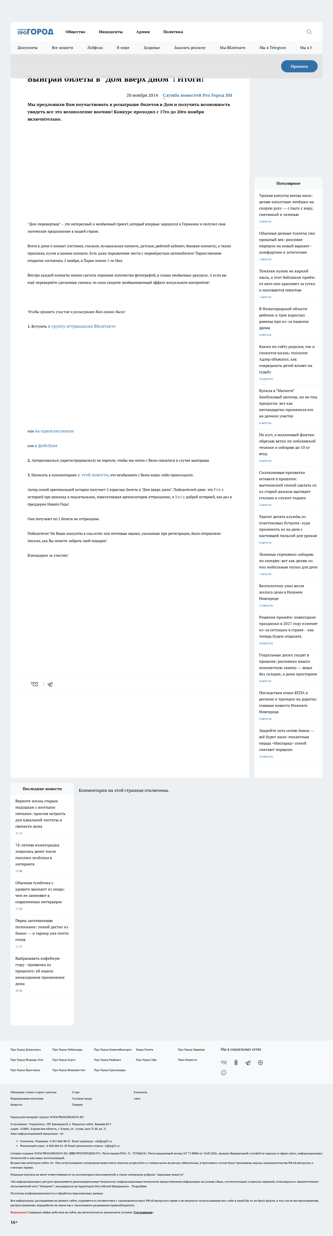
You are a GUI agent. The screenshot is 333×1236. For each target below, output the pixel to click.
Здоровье (152, 47)
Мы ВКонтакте (232, 47)
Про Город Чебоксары (67, 1049)
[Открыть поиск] (309, 32)
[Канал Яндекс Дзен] (260, 1062)
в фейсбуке (46, 445)
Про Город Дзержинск (25, 1049)
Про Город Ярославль (25, 1070)
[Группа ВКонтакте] (224, 1062)
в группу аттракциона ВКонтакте (82, 326)
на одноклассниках (54, 431)
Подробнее (139, 1186)
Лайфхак (95, 47)
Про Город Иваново (191, 1049)
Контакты (140, 1092)
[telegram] (52, 684)
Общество (75, 31)
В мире (123, 47)
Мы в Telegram (273, 47)
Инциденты (111, 31)
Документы (28, 47)
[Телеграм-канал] (248, 1062)
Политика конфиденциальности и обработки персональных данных (56, 1193)
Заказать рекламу (190, 47)
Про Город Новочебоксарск (113, 1049)
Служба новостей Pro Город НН (197, 95)
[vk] (35, 684)
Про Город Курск (63, 1060)
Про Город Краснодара (110, 1070)
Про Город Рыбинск (107, 1060)
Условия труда (82, 1098)
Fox (217, 489)
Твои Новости (187, 1060)
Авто (137, 1098)
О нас (76, 1092)
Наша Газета (144, 1049)
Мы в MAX (309, 47)
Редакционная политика (26, 1098)
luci (178, 496)
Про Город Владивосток (68, 1070)
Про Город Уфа (146, 1060)
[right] (317, 47)
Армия (143, 31)
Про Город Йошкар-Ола (26, 1060)
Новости (16, 1104)
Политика (173, 31)
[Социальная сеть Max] (224, 1072)
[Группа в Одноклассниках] (236, 1062)
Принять (299, 66)
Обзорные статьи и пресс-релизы (33, 1092)
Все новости (62, 47)
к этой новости (92, 475)
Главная (77, 1104)
